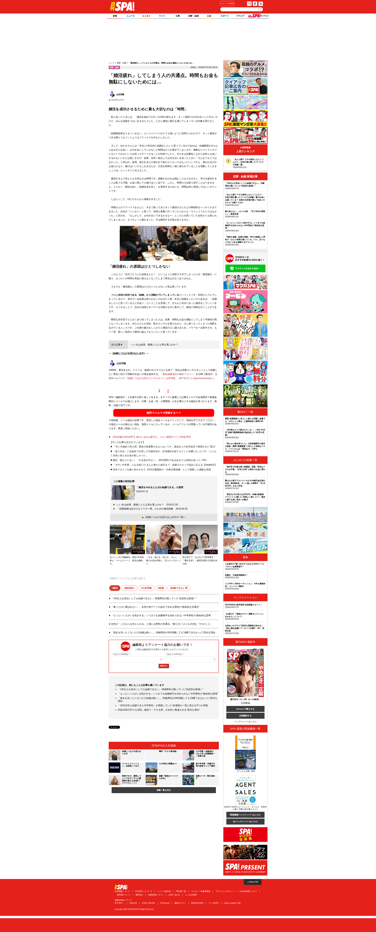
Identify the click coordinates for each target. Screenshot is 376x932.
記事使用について (156, 895)
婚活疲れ (130, 588)
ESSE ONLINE (149, 903)
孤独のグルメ (180, 903)
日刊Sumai (165, 903)
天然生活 (133, 903)
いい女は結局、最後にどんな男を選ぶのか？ (147, 504)
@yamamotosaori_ (203, 378)
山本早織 (147, 588)
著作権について (124, 895)
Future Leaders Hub (232, 903)
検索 (259, 9)
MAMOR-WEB (197, 903)
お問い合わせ (175, 895)
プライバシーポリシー (225, 891)
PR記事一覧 (181, 891)
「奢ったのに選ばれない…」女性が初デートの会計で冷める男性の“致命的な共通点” (155, 607)
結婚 (161, 588)
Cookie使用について (249, 891)
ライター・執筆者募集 (201, 891)
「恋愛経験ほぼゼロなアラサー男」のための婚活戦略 (152, 508)
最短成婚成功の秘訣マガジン (178, 374)
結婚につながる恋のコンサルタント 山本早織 (151, 378)
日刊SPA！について (144, 891)
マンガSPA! (214, 903)
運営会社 (139, 895)
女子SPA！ (120, 903)
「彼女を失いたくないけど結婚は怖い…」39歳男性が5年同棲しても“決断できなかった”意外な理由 (163, 632)
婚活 (115, 588)
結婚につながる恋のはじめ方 (128, 353)
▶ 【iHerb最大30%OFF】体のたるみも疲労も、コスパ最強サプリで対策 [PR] (150, 437)
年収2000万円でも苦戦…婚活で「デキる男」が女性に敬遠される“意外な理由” (159, 710)
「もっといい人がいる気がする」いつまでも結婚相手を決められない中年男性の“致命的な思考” (161, 615)
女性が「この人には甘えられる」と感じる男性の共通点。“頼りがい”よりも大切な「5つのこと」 (162, 624)
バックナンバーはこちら (245, 721)
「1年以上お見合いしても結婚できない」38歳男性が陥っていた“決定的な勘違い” (153, 598)
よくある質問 (191, 895)
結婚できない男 (179, 588)
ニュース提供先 (164, 891)
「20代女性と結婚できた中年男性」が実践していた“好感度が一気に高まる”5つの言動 (163, 705)
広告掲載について (122, 891)
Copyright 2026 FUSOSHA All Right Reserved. (134, 909)
